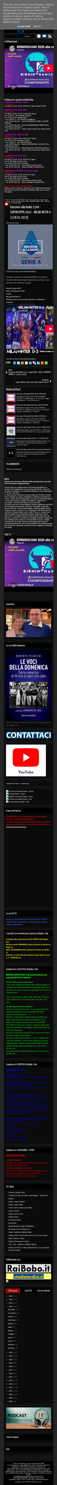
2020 (11, 1359)
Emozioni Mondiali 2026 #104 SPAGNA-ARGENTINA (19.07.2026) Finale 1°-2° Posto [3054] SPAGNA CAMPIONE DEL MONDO (33, 394)
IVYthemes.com (36, 1482)
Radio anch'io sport (15, 1214)
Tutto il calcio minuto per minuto (20, 1208)
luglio (10, 1327)
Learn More (24, 26)
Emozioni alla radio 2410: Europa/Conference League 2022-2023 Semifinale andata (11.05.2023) (33, 449)
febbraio (11, 1344)
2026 (11, 1296)
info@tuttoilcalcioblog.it (16, 827)
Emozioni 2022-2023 (17, 200)
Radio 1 (11, 1199)
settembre (12, 1320)
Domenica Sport (14, 1220)
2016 (11, 1373)
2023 (11, 1306)
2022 (11, 1352)
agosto (11, 1323)
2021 (11, 1356)
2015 (11, 1377)
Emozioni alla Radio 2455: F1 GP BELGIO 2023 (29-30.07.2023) (32, 438)
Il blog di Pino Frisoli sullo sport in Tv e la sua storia (27, 1235)
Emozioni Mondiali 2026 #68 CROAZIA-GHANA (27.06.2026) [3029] (31, 416)
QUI (41, 1476)
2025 (11, 1299)
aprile (10, 1337)
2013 (11, 1384)
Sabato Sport (13, 1217)
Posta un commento (14, 469)
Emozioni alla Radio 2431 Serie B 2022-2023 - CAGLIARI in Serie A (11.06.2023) (33, 427)
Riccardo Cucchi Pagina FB (19, 1229)
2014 (11, 1380)
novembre (12, 1313)
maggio (11, 1334)
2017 (11, 1370)
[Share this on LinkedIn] (38, 363)
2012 (11, 1387)
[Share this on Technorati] (46, 363)
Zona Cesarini (13, 1211)
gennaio (11, 1348)
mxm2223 (32, 277)
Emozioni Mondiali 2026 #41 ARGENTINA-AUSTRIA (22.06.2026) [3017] (32, 405)
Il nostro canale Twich (16, 1192)
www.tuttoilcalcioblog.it (27, 271)
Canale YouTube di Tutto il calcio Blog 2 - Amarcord (28, 1195)
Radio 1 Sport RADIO (16, 1202)
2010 (11, 1394)
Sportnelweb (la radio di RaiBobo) (21, 1226)
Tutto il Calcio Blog (19, 1463)
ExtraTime (12, 1223)
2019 (11, 1363)
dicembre (12, 1309)
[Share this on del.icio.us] (34, 363)
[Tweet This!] (18, 363)
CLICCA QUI (39, 1478)
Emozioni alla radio (32, 200)
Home (7, 200)
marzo (10, 1341)
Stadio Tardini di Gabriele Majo (20, 1232)
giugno (11, 1330)
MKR (28, 1482)
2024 (11, 1303)
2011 (11, 1391)
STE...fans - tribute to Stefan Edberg (22, 1244)
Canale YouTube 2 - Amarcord (17, 783)
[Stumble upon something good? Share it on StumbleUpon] (26, 363)
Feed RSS (50, 36)
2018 (11, 1366)
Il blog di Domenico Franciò (18, 1241)
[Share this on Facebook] (14, 363)
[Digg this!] (30, 363)
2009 (11, 1398)
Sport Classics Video (16, 1238)
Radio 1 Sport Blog (15, 1205)
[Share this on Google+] (22, 363)
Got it (37, 26)
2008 (11, 1401)
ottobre (11, 1316)
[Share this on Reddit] (42, 363)
